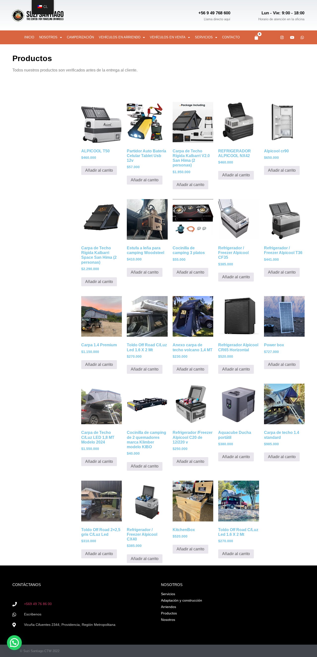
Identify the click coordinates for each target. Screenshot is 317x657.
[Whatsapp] (302, 37)
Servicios (204, 37)
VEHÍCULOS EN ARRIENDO (119, 37)
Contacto (231, 37)
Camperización (80, 37)
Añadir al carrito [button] (99, 170)
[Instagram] (282, 37)
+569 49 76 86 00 (38, 604)
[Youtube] (292, 37)
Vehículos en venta (167, 37)
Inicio (29, 37)
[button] (14, 642)
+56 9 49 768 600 (214, 13)
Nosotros (48, 37)
